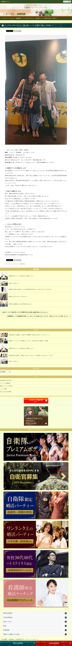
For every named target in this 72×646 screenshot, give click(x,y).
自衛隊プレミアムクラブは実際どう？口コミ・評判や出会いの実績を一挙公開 (28, 340)
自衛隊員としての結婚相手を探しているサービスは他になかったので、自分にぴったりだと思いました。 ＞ (39, 316)
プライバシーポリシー (31, 639)
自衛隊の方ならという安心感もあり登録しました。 (21, 276)
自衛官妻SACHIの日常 (5, 380)
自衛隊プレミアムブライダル (14, 252)
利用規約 (11, 639)
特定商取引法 (20, 639)
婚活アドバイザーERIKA (6, 386)
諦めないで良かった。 (14, 283)
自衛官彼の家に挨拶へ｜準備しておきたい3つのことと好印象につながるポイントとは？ (31, 355)
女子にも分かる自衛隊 (5, 391)
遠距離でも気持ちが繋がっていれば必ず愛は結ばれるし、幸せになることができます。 (30, 289)
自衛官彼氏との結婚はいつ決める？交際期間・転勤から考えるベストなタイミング (29, 334)
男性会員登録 (7, 613)
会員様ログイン (5, 1)
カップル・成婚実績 (5, 383)
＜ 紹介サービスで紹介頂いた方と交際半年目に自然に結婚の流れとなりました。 (25, 312)
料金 (4, 626)
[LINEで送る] (17, 31)
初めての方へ (7, 621)
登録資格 (6, 630)
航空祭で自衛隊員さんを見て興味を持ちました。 (21, 304)
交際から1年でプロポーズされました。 (18, 296)
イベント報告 (3, 388)
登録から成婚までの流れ (11, 634)
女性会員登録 (7, 617)
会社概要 (4, 639)
